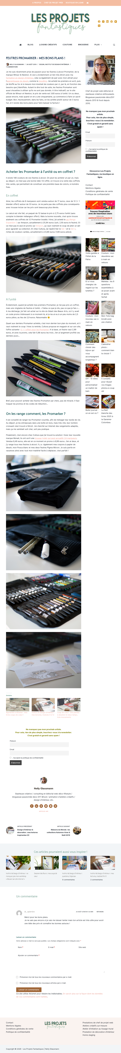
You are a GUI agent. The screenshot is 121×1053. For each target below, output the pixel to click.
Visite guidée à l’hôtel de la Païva (92, 256)
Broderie (83, 45)
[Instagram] (103, 21)
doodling (43, 81)
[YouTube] (116, 21)
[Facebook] (99, 21)
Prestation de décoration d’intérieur (98, 1032)
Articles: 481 (43, 811)
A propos (36, 3)
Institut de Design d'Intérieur (57, 64)
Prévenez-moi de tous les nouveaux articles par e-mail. (43, 983)
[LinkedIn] (107, 21)
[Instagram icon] (50, 806)
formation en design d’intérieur (19, 78)
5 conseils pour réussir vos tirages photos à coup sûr (107, 384)
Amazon (39, 226)
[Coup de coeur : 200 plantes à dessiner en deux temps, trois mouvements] (68, 704)
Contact (89, 185)
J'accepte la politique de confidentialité (27, 758)
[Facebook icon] (32, 806)
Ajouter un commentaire (28, 955)
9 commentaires (68, 880)
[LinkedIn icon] (36, 806)
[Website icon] (41, 806)
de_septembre (29, 912)
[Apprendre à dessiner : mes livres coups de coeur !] (17, 704)
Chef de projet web (53, 3)
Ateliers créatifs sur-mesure (95, 1025)
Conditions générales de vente (99, 191)
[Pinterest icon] (55, 806)
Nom (20, 947)
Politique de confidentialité (98, 194)
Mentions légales (93, 188)
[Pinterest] (111, 21)
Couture (67, 45)
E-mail (51, 947)
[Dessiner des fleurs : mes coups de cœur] (46, 863)
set (67, 219)
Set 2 (73, 229)
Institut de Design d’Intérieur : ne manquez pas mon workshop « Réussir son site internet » (17, 876)
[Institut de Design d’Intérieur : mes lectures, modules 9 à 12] (102, 863)
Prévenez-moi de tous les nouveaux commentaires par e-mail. (46, 977)
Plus (96, 45)
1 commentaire (12, 67)
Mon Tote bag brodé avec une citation (107, 319)
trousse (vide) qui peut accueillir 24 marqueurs (56, 438)
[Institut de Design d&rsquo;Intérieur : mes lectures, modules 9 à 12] (43, 704)
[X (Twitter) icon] (46, 806)
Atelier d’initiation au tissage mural (98, 1029)
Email (12, 749)
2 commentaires (96, 880)
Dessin (41, 64)
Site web (82, 947)
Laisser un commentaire (29, 990)
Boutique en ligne (75, 3)
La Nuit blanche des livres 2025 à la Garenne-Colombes (107, 416)
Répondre (100, 912)
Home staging (89, 1035)
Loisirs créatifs (48, 45)
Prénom (13, 741)
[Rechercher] (114, 45)
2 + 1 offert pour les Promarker (35, 329)
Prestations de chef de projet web (98, 1022)
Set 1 (63, 229)
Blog (30, 45)
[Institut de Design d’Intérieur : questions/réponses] (74, 863)
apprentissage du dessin (17, 81)
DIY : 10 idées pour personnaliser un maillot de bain (92, 384)
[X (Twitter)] (99, 26)
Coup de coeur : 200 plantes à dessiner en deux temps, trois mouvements (68, 714)
